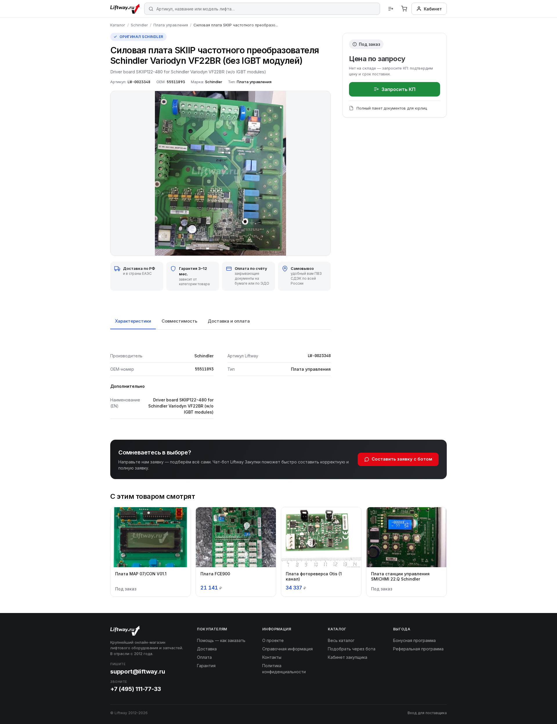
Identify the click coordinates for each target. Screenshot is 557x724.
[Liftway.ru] (125, 9)
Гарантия (206, 665)
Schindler (139, 25)
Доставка (207, 648)
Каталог (117, 25)
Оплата (204, 657)
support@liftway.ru (137, 671)
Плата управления (170, 25)
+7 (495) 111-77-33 (135, 688)
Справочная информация (287, 648)
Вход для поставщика (427, 713)
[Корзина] (404, 9)
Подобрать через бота (351, 648)
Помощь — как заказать (221, 640)
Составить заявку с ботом (402, 459)
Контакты (271, 657)
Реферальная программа (418, 648)
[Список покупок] (391, 9)
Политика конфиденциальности (284, 668)
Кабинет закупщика (347, 657)
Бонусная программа (414, 640)
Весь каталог (341, 640)
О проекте (273, 640)
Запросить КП (398, 89)
